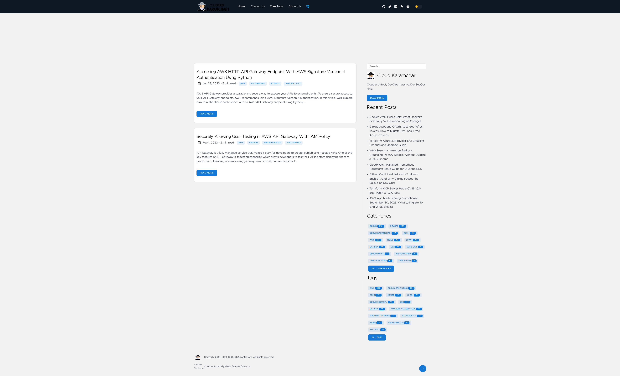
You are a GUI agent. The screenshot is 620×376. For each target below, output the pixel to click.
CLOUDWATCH (379, 254)
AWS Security (293, 83)
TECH (409, 233)
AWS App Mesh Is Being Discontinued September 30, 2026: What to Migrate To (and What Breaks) (396, 202)
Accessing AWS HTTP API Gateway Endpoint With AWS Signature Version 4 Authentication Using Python (270, 75)
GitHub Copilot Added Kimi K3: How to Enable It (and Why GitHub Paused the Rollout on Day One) (394, 178)
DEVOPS (397, 226)
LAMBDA (376, 247)
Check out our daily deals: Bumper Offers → (227, 366)
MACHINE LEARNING (382, 316)
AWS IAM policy (272, 143)
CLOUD (376, 226)
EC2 (395, 247)
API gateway (294, 143)
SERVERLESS (406, 261)
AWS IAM (253, 143)
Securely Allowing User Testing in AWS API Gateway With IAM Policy (263, 137)
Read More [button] (377, 98)
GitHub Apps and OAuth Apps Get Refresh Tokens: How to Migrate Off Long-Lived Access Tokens (396, 131)
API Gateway (258, 83)
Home (241, 6)
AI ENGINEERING (405, 254)
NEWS (392, 240)
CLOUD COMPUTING (400, 288)
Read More (207, 114)
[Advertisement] (252, 22)
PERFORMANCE (398, 323)
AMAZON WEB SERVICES (405, 309)
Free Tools (276, 6)
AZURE (393, 295)
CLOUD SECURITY (381, 302)
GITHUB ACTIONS (380, 261)
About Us (295, 6)
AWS (242, 83)
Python (275, 83)
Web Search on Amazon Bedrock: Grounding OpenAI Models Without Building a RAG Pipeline (397, 155)
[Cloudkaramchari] (214, 6)
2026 (375, 295)
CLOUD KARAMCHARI (383, 233)
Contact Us (258, 6)
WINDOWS (414, 247)
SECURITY (377, 330)
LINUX (411, 240)
